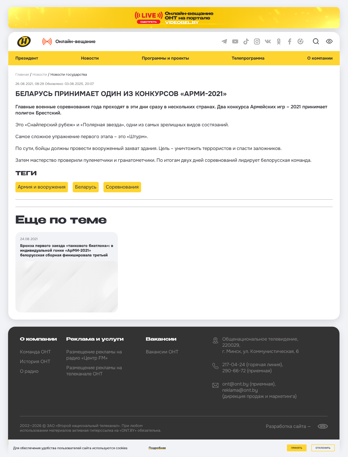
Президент (26, 58)
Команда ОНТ (35, 352)
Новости (90, 58)
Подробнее (157, 448)
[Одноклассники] (279, 41)
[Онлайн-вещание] (174, 17)
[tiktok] (246, 41)
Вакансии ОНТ (162, 352)
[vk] (268, 41)
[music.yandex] (300, 41)
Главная (22, 74)
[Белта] (320, 426)
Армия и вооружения (42, 187)
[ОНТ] (24, 41)
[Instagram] (257, 41)
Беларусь (85, 187)
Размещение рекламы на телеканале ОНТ (94, 371)
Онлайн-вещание (75, 41)
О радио (29, 371)
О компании (320, 58)
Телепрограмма (248, 58)
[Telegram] (224, 41)
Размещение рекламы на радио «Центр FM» (94, 355)
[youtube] (235, 41)
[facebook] (290, 41)
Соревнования (122, 187)
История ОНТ (35, 362)
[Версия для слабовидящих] (329, 41)
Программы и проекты (165, 58)
